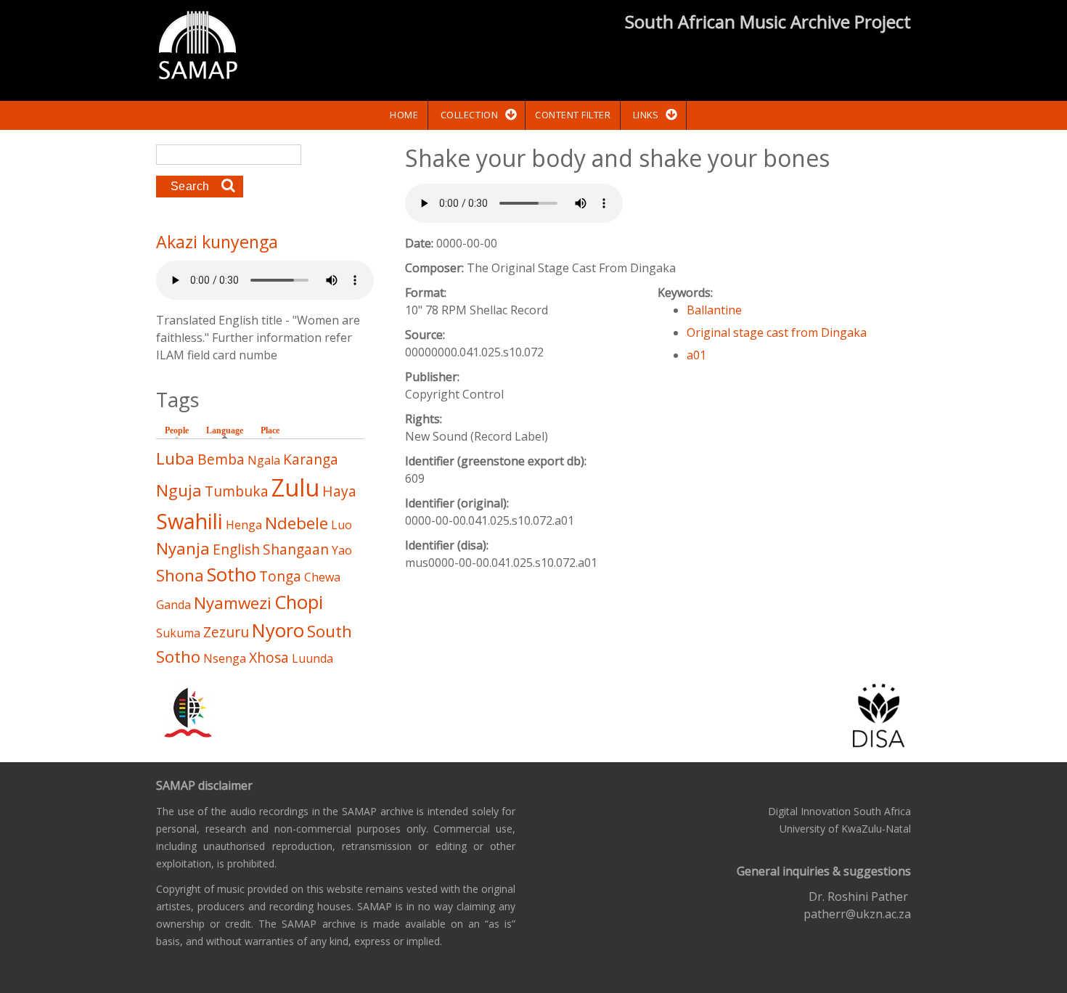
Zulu (295, 487)
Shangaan (296, 549)
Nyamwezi (232, 603)
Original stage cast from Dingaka (777, 332)
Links (646, 114)
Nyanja (183, 548)
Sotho (231, 574)
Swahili (189, 521)
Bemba (221, 459)
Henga (244, 525)
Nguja (179, 490)
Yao (342, 550)
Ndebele (296, 523)
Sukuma (178, 633)
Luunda (312, 658)
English (236, 549)
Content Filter (572, 114)
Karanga (310, 459)
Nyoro (278, 630)
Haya (339, 491)
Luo (341, 525)
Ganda (173, 605)
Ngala (264, 460)
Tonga (280, 576)
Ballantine (714, 310)
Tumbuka (237, 491)
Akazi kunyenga (217, 241)
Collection (469, 114)
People (177, 430)
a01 (696, 355)
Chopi (298, 602)
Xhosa (269, 657)
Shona (180, 575)
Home (404, 114)
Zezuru (226, 632)
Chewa (322, 577)
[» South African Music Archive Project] (198, 47)
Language (228, 430)
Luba (175, 458)
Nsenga (224, 658)
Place (270, 430)
